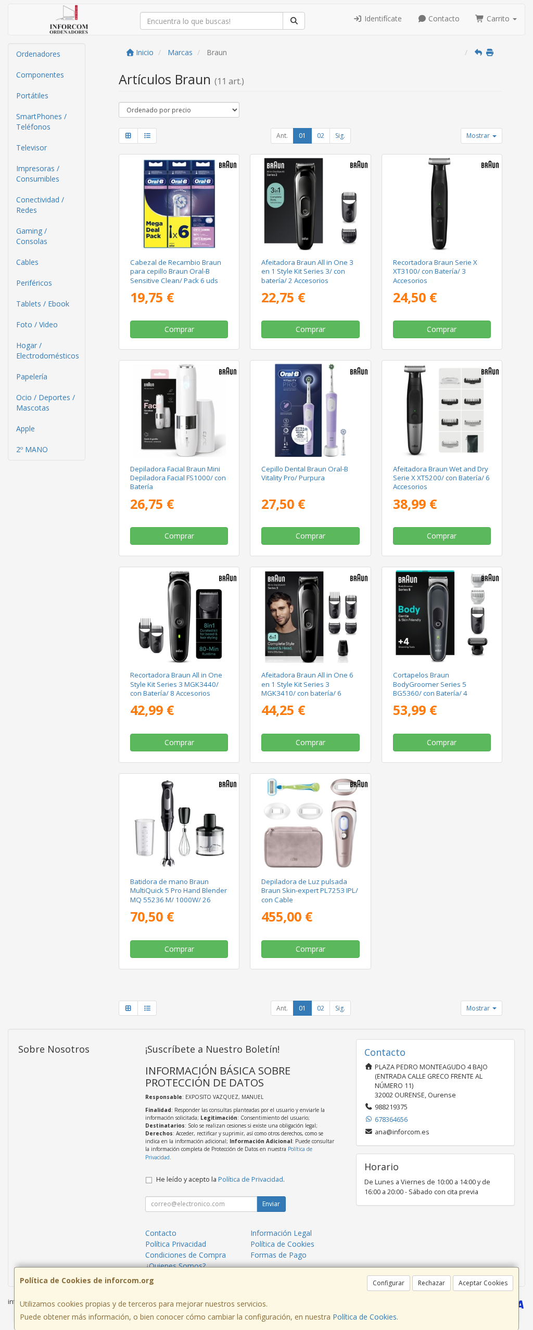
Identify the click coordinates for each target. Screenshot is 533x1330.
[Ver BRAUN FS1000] (179, 410)
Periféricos (34, 283)
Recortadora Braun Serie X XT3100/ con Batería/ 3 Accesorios (435, 271)
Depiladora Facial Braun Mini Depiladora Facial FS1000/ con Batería (178, 478)
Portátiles (32, 95)
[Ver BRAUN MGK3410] (310, 616)
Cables (27, 262)
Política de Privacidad (250, 1179)
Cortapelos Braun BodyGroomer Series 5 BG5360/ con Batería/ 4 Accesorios (430, 688)
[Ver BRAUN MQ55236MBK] (179, 823)
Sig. (340, 135)
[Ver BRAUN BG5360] (441, 616)
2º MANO (32, 449)
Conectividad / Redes (40, 205)
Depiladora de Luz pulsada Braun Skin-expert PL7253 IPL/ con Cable (309, 890)
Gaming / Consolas (31, 236)
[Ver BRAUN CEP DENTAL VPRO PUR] (310, 410)
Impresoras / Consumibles (37, 173)
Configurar (388, 1282)
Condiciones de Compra (185, 1255)
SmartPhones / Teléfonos (41, 121)
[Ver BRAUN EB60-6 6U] (179, 204)
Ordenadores (38, 54)
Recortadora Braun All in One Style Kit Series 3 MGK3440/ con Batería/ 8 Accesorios (176, 684)
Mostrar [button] (478, 135)
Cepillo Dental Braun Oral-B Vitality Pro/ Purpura (304, 473)
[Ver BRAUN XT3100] (441, 204)
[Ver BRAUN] (310, 204)
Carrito (498, 18)
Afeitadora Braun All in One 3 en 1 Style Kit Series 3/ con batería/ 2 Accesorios (307, 271)
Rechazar (431, 1282)
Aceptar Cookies (483, 1282)
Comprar (179, 329)
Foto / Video (37, 324)
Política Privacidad (175, 1244)
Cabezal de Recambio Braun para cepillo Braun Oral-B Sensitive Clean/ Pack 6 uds (175, 271)
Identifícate (382, 18)
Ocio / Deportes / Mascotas (45, 402)
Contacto (443, 18)
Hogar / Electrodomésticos (47, 350)
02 (320, 135)
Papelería (31, 376)
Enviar (271, 1203)
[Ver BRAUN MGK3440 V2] (179, 616)
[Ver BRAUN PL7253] (310, 823)
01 (302, 135)
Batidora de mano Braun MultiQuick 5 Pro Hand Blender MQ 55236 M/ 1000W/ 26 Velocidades (178, 895)
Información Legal (281, 1233)
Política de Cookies (365, 1317)
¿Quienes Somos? (175, 1266)
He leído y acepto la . (220, 1179)
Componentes (40, 75)
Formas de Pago (278, 1255)
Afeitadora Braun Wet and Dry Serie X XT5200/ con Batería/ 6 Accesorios (441, 478)
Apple (25, 428)
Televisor (31, 147)
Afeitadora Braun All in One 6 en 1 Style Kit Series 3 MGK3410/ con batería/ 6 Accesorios (307, 688)
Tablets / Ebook (42, 304)
